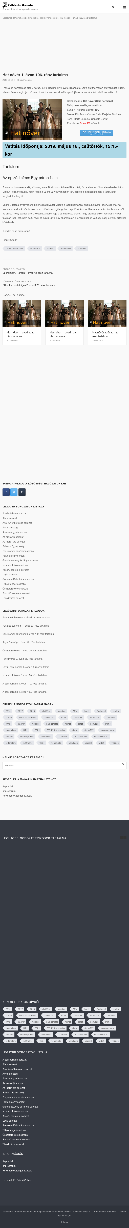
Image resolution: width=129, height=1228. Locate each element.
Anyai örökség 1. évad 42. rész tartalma (24, 642)
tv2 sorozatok (81, 736)
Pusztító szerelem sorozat (16, 593)
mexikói (35, 723)
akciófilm (46, 710)
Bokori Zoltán (23, 1180)
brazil (87, 710)
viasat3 (88, 742)
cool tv (116, 710)
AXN (75, 710)
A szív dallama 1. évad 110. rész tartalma (25, 683)
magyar (21, 723)
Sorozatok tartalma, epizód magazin (20, 17)
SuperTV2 (89, 730)
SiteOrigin (66, 1215)
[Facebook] (6, 492)
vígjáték (115, 742)
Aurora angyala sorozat (15, 532)
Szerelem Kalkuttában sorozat (18, 579)
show (74, 730)
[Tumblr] (22, 492)
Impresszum (9, 791)
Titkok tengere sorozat (14, 583)
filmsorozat (49, 717)
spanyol (50, 248)
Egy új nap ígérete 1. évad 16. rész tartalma (26, 667)
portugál (94, 723)
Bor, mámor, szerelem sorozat (18, 551)
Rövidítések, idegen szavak (17, 795)
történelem (11, 742)
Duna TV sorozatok (14, 248)
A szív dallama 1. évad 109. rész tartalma (25, 691)
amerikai (62, 710)
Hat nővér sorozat (48, 17)
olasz (80, 723)
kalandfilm (94, 717)
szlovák (9, 736)
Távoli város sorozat (13, 598)
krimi (8, 723)
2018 (32, 710)
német (68, 723)
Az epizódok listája (97, 132)
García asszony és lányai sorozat (20, 560)
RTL (25, 730)
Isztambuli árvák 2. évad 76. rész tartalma (25, 675)
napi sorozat (52, 723)
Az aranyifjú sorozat (13, 536)
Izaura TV (78, 717)
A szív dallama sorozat (15, 513)
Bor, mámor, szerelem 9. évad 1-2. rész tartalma (28, 633)
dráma (9, 717)
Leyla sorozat (10, 574)
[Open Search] (113, 7)
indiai (63, 717)
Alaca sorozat (10, 518)
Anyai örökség (10, 527)
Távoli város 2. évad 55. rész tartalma (22, 658)
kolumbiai (111, 717)
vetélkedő (73, 742)
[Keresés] (122, 764)
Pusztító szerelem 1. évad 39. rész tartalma (26, 625)
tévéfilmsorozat (101, 736)
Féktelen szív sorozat (14, 555)
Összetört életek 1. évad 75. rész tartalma (25, 650)
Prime (108, 723)
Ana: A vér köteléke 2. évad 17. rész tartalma (26, 617)
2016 (8, 710)
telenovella (66, 248)
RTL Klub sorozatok (56, 730)
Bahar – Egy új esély (13, 546)
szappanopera (107, 730)
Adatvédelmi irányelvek (105, 1211)
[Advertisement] (64, 45)
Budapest (101, 710)
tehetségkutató (27, 736)
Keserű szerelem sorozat (16, 569)
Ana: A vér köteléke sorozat (17, 522)
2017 (20, 710)
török (41, 742)
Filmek (64, 1221)
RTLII (37, 730)
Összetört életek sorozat (15, 588)
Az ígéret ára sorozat (14, 541)
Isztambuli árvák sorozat (15, 565)
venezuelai (56, 742)
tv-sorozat (82, 248)
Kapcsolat (8, 786)
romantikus (35, 248)
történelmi (27, 742)
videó (101, 742)
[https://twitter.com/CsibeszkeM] (13, 492)
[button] (124, 837)
